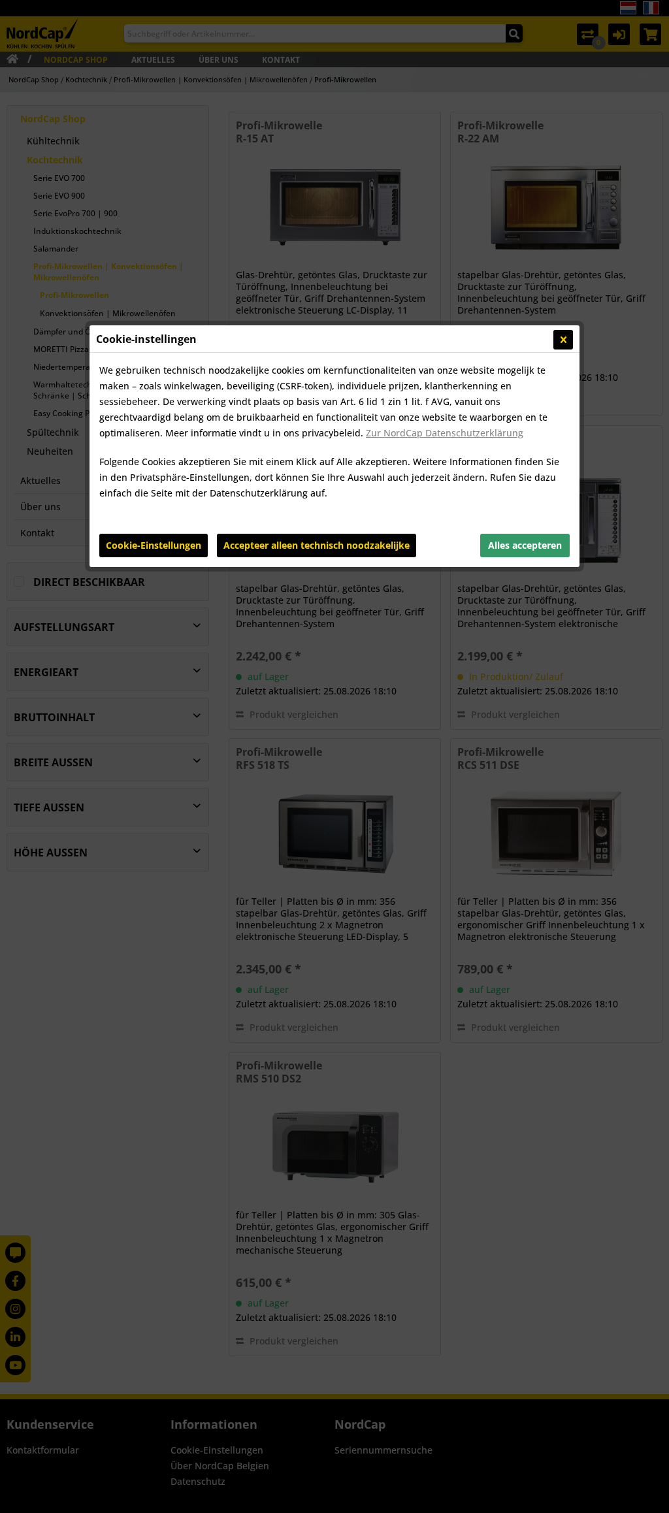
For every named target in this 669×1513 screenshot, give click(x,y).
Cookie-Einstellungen (153, 545)
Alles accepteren (525, 545)
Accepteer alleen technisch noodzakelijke (316, 545)
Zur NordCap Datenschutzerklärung (444, 433)
